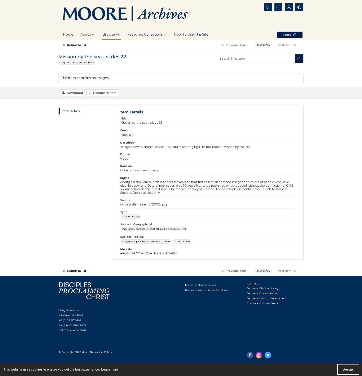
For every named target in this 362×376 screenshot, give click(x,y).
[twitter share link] (268, 355)
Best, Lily (127, 134)
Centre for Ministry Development (266, 298)
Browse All (111, 34)
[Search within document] (299, 58)
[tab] (86, 111)
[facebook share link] (250, 355)
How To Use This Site (191, 34)
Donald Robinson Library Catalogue (207, 289)
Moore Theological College (200, 284)
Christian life (182, 241)
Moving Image (131, 216)
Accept (348, 369)
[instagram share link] (259, 355)
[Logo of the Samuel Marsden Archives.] (125, 14)
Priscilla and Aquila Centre (262, 303)
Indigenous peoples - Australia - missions (146, 241)
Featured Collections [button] (145, 34)
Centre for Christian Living (263, 288)
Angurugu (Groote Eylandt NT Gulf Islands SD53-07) (154, 228)
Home (68, 34)
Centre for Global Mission (262, 293)
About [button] (85, 34)
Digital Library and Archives (77, 62)
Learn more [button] (109, 369)
